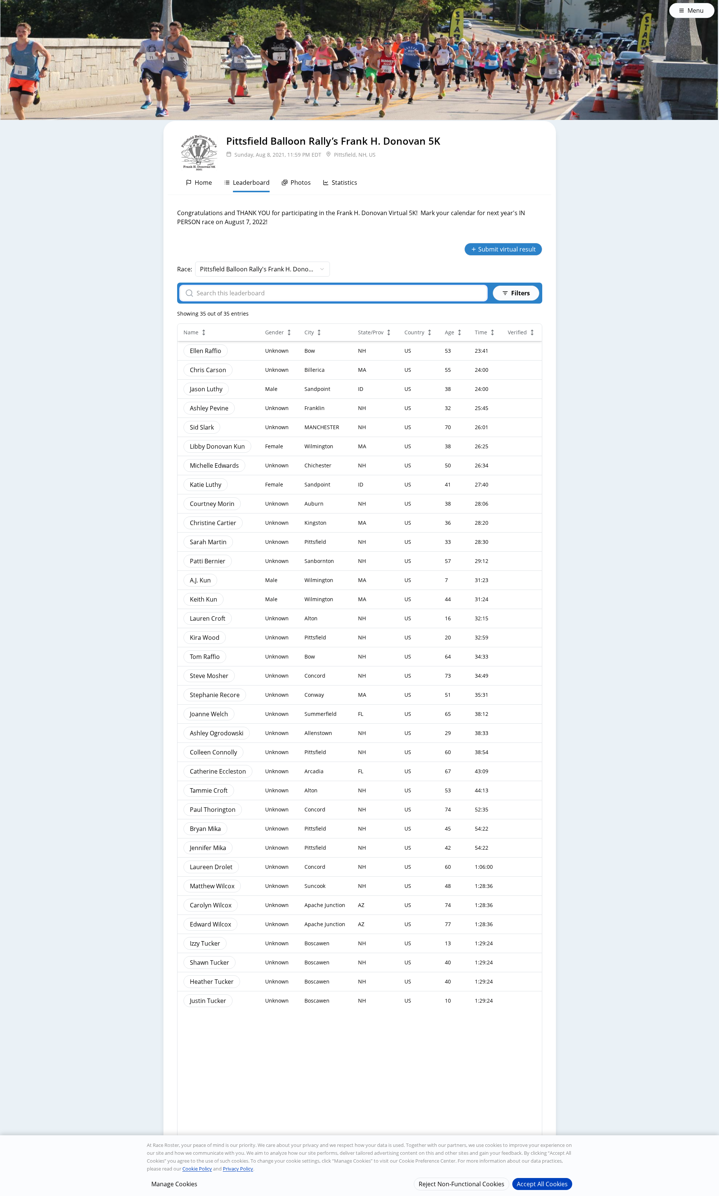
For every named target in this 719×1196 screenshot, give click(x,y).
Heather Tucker (212, 981)
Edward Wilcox (210, 924)
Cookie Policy (197, 1168)
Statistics (344, 182)
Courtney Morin (212, 504)
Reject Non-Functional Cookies (461, 1184)
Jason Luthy (206, 389)
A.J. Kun (200, 580)
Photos (301, 182)
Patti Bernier (207, 561)
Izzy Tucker (205, 943)
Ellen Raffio (205, 351)
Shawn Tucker (209, 962)
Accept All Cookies (542, 1184)
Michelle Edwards (214, 465)
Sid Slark (202, 427)
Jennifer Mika (208, 848)
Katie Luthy (205, 484)
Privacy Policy (238, 1168)
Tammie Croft (209, 790)
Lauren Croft (207, 618)
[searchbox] (338, 293)
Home (203, 182)
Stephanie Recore (215, 695)
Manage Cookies (174, 1184)
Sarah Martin (208, 542)
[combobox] (262, 269)
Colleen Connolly (213, 752)
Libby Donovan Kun (217, 446)
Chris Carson (208, 370)
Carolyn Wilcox (210, 905)
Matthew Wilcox (212, 886)
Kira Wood (204, 637)
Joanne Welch (209, 714)
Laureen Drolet (211, 867)
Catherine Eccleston (218, 771)
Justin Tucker (208, 1001)
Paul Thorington (213, 809)
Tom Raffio (205, 657)
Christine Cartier (213, 523)
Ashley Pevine (209, 408)
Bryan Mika (205, 829)
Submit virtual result (507, 249)
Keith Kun (203, 599)
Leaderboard (251, 182)
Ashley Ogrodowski (216, 733)
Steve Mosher (209, 676)
